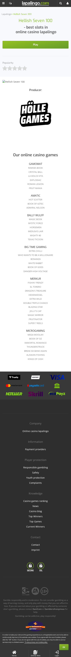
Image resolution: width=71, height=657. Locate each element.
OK (64, 647)
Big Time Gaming (35, 247)
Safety (35, 472)
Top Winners (36, 516)
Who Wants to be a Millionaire (35, 255)
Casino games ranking (35, 501)
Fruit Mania (35, 188)
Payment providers (35, 449)
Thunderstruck (35, 346)
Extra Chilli (35, 250)
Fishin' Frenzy (35, 282)
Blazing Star (35, 306)
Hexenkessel (36, 294)
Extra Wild (36, 298)
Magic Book (35, 219)
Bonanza (36, 259)
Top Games (35, 521)
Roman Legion (35, 184)
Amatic (35, 195)
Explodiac (35, 180)
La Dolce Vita (35, 175)
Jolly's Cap (35, 311)
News (36, 506)
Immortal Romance (35, 342)
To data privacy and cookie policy (36, 642)
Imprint (35, 549)
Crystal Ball (36, 171)
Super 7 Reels (35, 323)
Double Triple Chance (35, 302)
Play (35, 44)
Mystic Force (35, 223)
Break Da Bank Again (35, 350)
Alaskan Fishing (35, 354)
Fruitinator (35, 319)
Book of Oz (35, 338)
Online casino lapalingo (35, 431)
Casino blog (35, 511)
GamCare (37, 609)
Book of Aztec (35, 203)
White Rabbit (35, 263)
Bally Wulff (35, 215)
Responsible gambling (35, 467)
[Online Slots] (35, 115)
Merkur (35, 279)
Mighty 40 (35, 235)
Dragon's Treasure (35, 290)
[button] (3, 3)
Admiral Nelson (35, 207)
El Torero (35, 286)
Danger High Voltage (35, 271)
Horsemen (35, 227)
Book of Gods (35, 267)
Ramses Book (35, 167)
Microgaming (35, 331)
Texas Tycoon (35, 239)
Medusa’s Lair (35, 231)
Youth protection (35, 477)
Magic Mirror (35, 315)
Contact (35, 544)
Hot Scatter (35, 199)
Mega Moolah (35, 334)
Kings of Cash (35, 358)
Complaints (35, 482)
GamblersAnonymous (55, 609)
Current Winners (35, 526)
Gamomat (35, 164)
